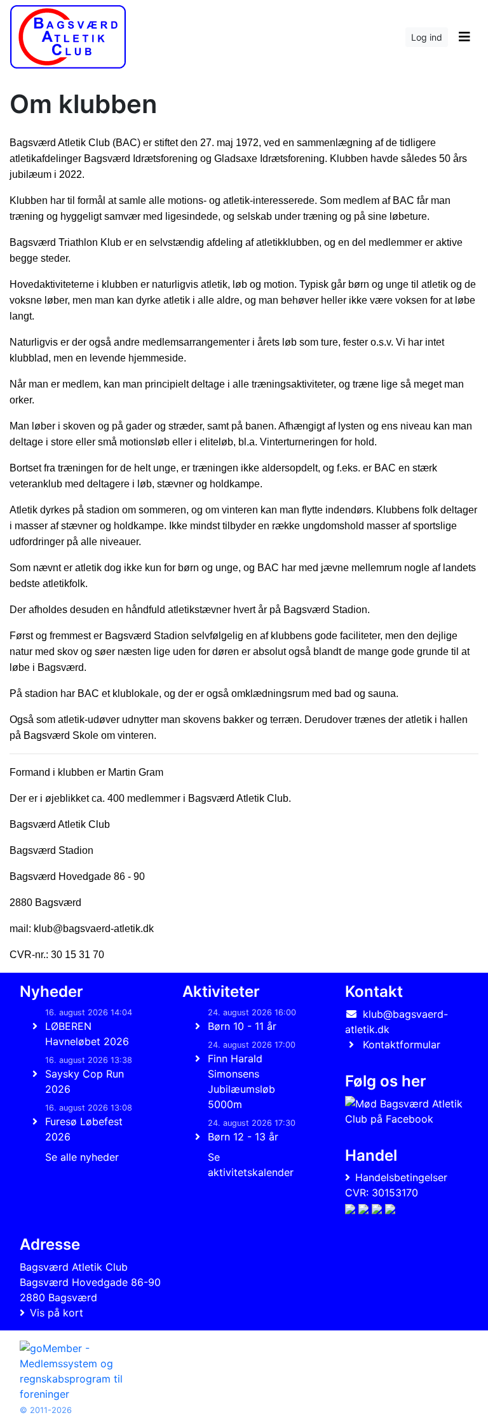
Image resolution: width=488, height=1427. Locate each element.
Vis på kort (56, 1312)
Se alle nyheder (82, 1157)
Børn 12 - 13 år (243, 1136)
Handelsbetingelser (401, 1177)
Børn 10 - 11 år (242, 1026)
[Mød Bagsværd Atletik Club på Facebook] (404, 1111)
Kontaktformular (401, 1044)
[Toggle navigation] (464, 36)
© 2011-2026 (46, 1410)
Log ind (426, 37)
